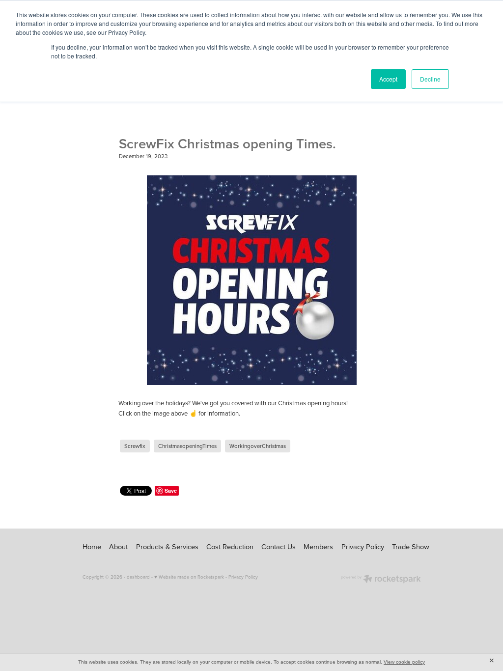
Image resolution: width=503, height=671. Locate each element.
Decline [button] (430, 79)
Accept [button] (388, 79)
